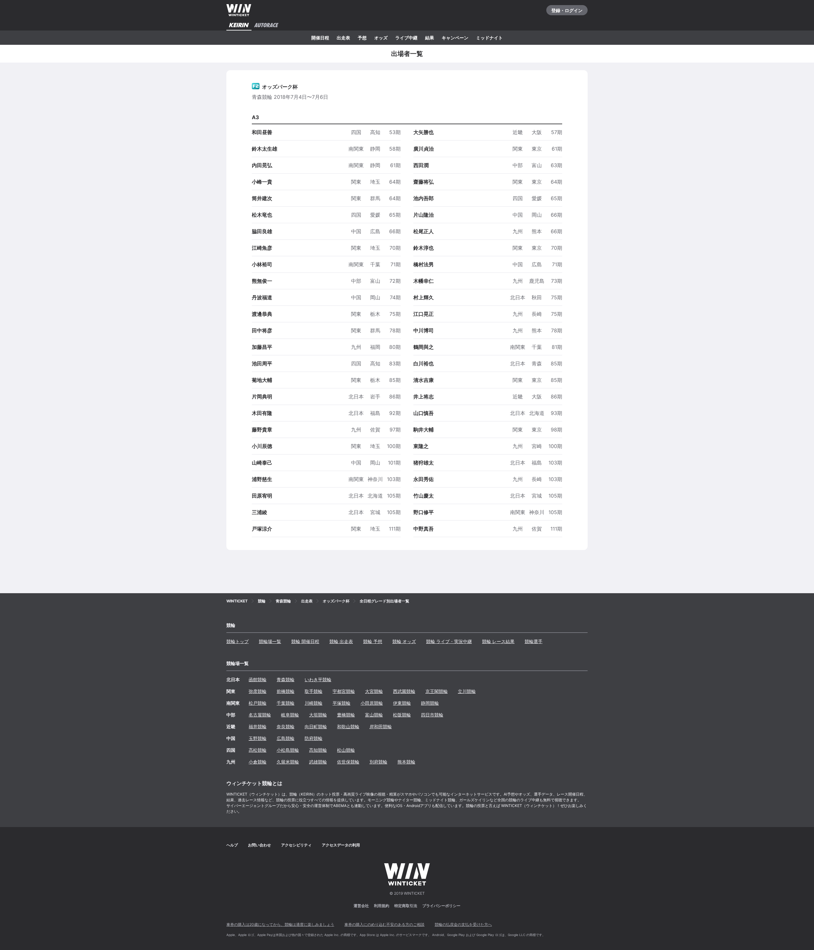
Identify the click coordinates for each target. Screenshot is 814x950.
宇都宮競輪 (344, 691)
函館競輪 (257, 679)
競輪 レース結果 (498, 641)
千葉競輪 (285, 703)
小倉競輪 (257, 761)
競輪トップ (237, 641)
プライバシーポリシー (441, 905)
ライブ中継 (406, 37)
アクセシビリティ (296, 845)
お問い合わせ (259, 845)
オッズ (381, 37)
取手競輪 (313, 691)
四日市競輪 (432, 714)
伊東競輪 (402, 703)
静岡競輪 (430, 703)
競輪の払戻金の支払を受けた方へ (463, 924)
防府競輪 (313, 738)
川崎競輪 (313, 703)
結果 (429, 37)
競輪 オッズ (404, 641)
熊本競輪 (406, 761)
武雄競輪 (318, 761)
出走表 (343, 37)
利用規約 (381, 905)
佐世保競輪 (348, 761)
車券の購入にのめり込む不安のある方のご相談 (384, 924)
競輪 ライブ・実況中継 (449, 641)
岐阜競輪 (290, 714)
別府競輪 (378, 761)
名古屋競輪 (260, 714)
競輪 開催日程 (305, 641)
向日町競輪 (316, 726)
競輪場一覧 (270, 641)
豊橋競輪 (346, 714)
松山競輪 (346, 750)
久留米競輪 (288, 761)
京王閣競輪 (436, 691)
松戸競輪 (257, 703)
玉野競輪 (257, 738)
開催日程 (320, 37)
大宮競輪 (374, 691)
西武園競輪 (404, 691)
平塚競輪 (341, 703)
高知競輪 (318, 750)
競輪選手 (533, 641)
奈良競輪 (285, 726)
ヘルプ (232, 845)
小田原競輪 (372, 703)
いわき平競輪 (318, 679)
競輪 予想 (372, 641)
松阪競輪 (402, 714)
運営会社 (361, 905)
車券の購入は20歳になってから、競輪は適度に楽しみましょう (280, 924)
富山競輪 (374, 714)
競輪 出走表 (341, 641)
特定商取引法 (405, 905)
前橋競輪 (285, 691)
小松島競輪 (288, 750)
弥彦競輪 (257, 691)
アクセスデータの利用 (341, 845)
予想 (362, 37)
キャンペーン (455, 37)
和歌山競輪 (348, 726)
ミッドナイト (489, 37)
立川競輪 (467, 691)
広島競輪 (285, 738)
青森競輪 (285, 679)
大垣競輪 (318, 714)
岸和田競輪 (380, 726)
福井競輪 (257, 726)
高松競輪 (257, 750)
